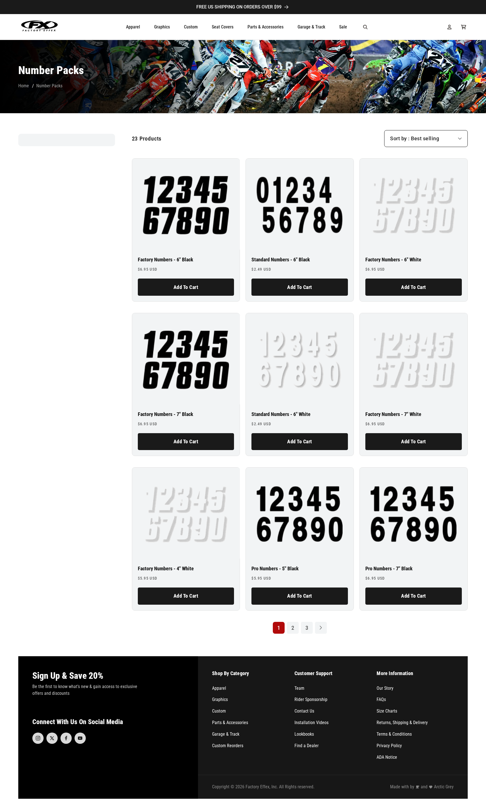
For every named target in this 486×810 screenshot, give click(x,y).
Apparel (219, 688)
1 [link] (278, 627)
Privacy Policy (389, 745)
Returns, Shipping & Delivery (402, 722)
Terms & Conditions (394, 734)
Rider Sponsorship (310, 699)
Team (299, 688)
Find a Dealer (306, 745)
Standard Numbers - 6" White (280, 414)
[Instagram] (38, 738)
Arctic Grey (444, 786)
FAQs (381, 699)
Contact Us (304, 711)
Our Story (385, 688)
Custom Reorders (227, 745)
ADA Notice (387, 757)
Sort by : (400, 138)
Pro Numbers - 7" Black (389, 568)
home (23, 85)
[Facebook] (66, 738)
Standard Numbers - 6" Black (280, 259)
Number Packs (49, 85)
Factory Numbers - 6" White (393, 259)
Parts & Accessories (230, 722)
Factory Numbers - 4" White (166, 568)
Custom (219, 711)
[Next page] (321, 628)
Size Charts (387, 711)
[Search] (365, 27)
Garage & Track (225, 734)
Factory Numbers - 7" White (393, 414)
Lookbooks (304, 734)
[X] (52, 738)
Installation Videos (311, 722)
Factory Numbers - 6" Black (165, 259)
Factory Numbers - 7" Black (165, 414)
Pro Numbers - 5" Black (275, 568)
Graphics (220, 699)
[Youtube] (80, 738)
